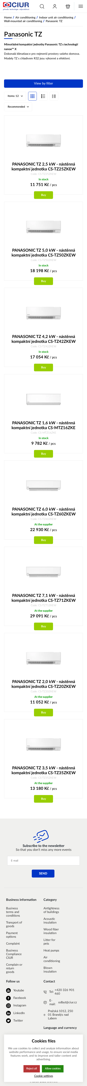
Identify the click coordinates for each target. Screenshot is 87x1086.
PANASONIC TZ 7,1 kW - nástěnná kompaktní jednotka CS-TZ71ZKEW (44, 598)
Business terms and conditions (13, 912)
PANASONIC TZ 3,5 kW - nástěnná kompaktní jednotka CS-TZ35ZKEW (44, 770)
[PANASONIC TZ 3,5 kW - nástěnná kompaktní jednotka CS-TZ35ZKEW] (43, 744)
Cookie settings (43, 1075)
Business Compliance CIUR (14, 954)
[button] (42, 6)
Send (43, 873)
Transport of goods (14, 924)
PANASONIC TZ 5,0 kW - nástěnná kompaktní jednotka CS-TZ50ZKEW (44, 252)
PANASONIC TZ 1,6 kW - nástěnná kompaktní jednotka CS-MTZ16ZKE (43, 425)
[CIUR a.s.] (15, 6)
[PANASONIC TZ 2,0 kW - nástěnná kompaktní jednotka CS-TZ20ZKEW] (43, 658)
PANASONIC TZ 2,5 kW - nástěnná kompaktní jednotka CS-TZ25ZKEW (44, 166)
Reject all (31, 1068)
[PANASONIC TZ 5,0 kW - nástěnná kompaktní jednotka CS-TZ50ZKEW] (43, 227)
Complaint (13, 943)
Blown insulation (50, 969)
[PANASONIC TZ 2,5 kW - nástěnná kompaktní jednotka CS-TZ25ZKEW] (43, 141)
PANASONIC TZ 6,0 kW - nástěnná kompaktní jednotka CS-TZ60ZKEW (44, 511)
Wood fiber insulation (51, 931)
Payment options (12, 935)
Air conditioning (52, 959)
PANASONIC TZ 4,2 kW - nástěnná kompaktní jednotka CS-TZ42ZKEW (44, 339)
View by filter (43, 83)
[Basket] (67, 6)
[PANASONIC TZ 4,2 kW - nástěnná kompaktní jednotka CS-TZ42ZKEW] (43, 313)
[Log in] (54, 6)
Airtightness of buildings (51, 910)
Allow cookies (53, 1068)
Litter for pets (49, 941)
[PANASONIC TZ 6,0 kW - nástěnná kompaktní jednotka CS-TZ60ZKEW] (43, 486)
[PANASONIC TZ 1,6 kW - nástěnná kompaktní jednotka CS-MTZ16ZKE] (43, 399)
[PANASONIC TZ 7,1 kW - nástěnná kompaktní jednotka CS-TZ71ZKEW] (43, 572)
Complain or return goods (14, 968)
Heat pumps (51, 950)
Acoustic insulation (50, 920)
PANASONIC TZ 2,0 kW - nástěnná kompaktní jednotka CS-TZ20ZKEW (44, 684)
